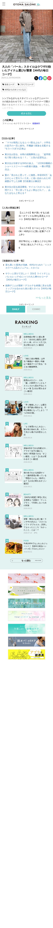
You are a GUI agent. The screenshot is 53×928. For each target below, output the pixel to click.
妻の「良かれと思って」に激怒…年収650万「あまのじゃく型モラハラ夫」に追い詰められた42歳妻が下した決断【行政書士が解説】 (28, 178)
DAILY (15, 309)
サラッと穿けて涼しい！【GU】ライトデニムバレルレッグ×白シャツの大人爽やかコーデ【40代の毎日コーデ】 (27, 276)
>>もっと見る (43, 297)
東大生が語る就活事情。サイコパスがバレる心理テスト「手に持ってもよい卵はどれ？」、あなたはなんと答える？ (27, 190)
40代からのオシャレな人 (15, 90)
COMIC (36, 309)
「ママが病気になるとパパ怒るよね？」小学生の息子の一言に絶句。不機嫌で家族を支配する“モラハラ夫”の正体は (27, 145)
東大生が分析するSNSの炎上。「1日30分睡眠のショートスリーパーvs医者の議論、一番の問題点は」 (28, 166)
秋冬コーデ (9, 84)
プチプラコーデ (26, 84)
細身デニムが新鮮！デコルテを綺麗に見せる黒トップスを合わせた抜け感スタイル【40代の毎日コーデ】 (28, 288)
